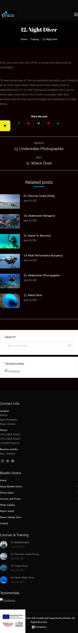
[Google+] (28, 123)
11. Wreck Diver (33, 295)
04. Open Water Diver (22, 577)
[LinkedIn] (58, 123)
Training (35, 39)
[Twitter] (38, 123)
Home (24, 39)
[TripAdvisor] (13, 461)
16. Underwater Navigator (39, 215)
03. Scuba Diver (19, 565)
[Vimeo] (7, 461)
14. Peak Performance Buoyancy (43, 255)
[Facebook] (19, 123)
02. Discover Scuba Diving (39, 196)
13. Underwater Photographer (42, 275)
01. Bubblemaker (20, 542)
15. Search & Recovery (37, 235)
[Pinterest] (48, 123)
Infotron (67, 618)
